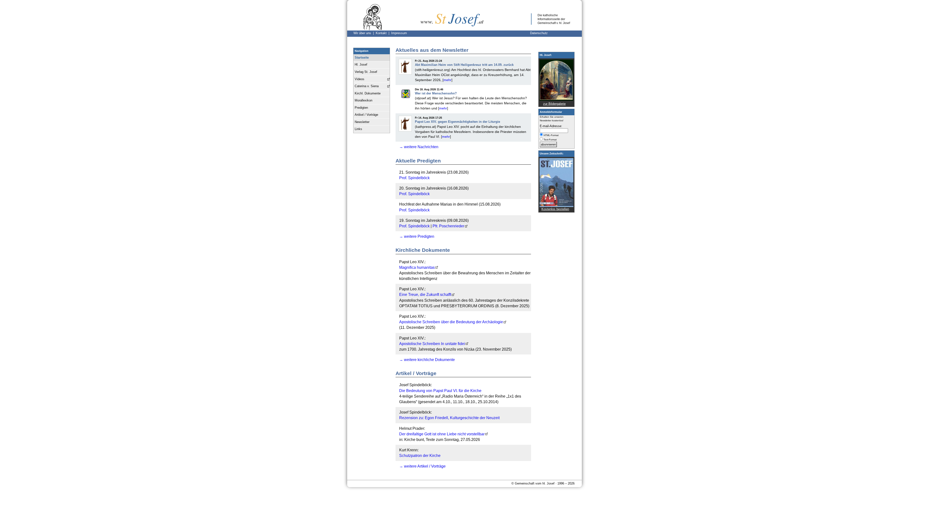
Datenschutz (539, 33)
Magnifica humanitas (417, 267)
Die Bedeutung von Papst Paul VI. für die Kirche (440, 391)
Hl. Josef (361, 64)
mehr (447, 80)
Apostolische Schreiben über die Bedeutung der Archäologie (451, 322)
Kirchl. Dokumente (368, 93)
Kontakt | (383, 33)
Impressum (399, 33)
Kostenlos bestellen (555, 209)
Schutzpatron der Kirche (420, 456)
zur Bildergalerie (554, 104)
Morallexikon (363, 100)
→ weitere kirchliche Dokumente (427, 360)
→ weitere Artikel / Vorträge (422, 466)
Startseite (362, 57)
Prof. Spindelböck (414, 178)
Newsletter (362, 122)
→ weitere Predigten (416, 236)
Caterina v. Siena (367, 86)
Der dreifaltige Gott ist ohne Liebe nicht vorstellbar (442, 434)
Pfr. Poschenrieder (448, 226)
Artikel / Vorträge (366, 114)
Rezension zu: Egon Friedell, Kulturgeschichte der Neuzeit (449, 418)
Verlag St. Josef (366, 72)
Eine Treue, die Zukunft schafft (425, 294)
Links (358, 129)
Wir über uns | (364, 33)
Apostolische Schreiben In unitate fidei (432, 344)
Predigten (361, 107)
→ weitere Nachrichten (418, 147)
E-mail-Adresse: (551, 126)
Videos (359, 79)
